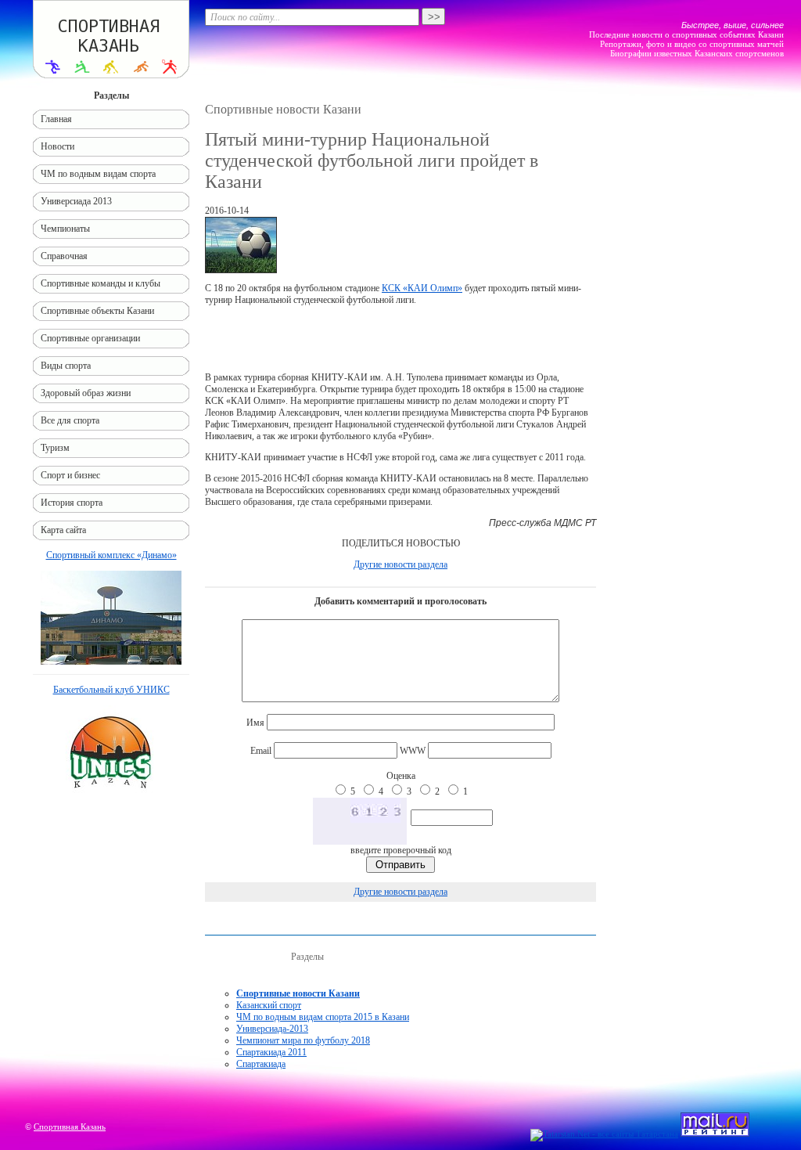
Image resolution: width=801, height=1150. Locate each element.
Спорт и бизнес (70, 475)
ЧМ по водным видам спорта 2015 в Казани (322, 1016)
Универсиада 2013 (76, 201)
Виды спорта (66, 365)
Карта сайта (63, 530)
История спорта (71, 502)
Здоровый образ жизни (86, 393)
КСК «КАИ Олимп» (422, 288)
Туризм (55, 447)
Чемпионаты (65, 228)
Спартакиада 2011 (271, 1052)
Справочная (64, 256)
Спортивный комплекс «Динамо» (111, 555)
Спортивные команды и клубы (100, 283)
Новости (57, 146)
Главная (56, 119)
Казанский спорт (268, 1005)
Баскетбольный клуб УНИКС (111, 689)
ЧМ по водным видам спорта (98, 173)
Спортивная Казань (70, 1126)
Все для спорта (70, 420)
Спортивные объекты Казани (97, 310)
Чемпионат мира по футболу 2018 (303, 1040)
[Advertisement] (400, 338)
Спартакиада (261, 1063)
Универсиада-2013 (272, 1028)
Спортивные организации (90, 338)
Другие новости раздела (400, 564)
